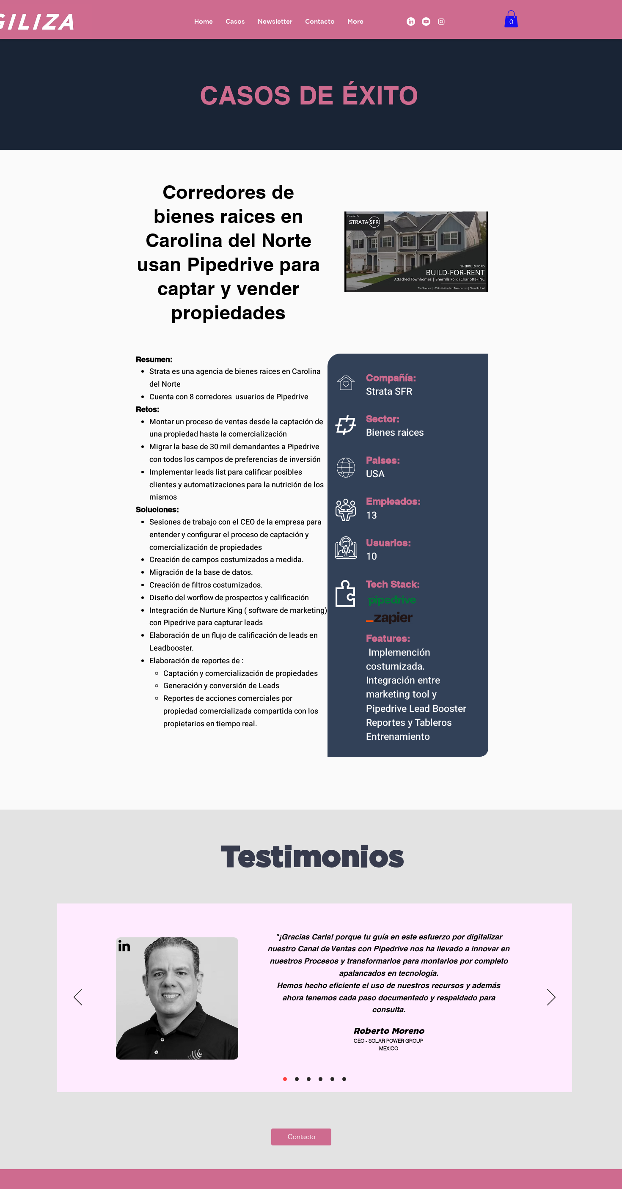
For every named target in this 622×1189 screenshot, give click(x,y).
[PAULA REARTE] (297, 1079)
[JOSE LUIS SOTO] (309, 1079)
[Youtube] (426, 21)
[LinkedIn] (411, 21)
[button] (511, 18)
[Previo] (78, 998)
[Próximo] (551, 998)
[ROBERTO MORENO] (285, 1079)
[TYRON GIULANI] (344, 1079)
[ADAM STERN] (320, 1079)
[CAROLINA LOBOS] (332, 1079)
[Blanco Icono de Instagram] (441, 21)
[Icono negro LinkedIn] (124, 945)
